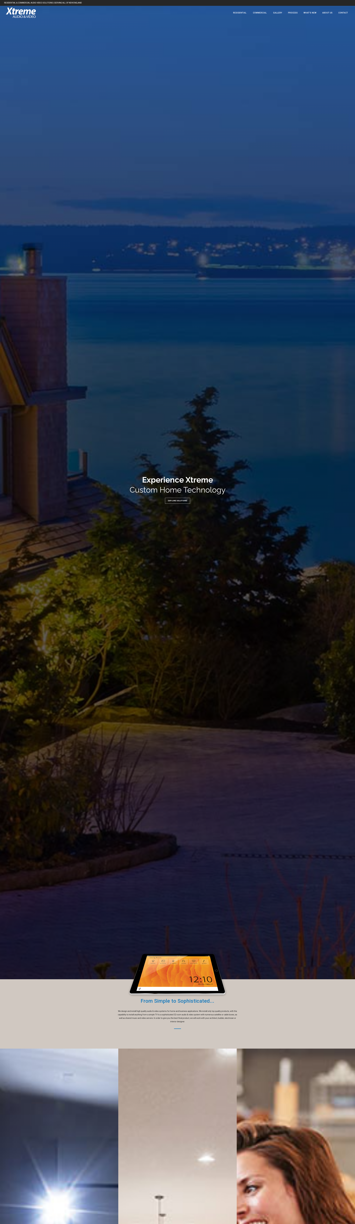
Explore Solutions (177, 501)
